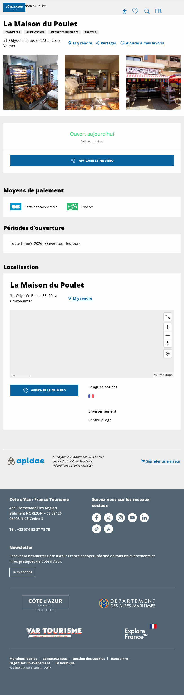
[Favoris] (135, 11)
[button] (146, 11)
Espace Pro (119, 658)
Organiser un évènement (29, 663)
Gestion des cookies (89, 658)
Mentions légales (23, 658)
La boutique (65, 663)
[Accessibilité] (124, 11)
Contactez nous (55, 658)
